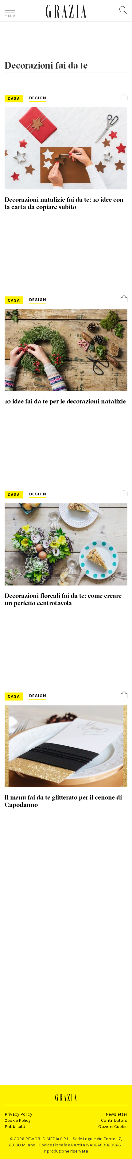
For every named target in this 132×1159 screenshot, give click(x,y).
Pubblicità (15, 1126)
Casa (14, 98)
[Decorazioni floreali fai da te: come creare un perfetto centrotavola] (66, 544)
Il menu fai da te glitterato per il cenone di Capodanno (63, 800)
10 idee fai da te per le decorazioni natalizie (65, 401)
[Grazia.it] (66, 11)
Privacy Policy (18, 1114)
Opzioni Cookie (112, 1126)
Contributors (114, 1120)
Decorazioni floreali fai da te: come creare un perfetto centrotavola (63, 599)
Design (37, 98)
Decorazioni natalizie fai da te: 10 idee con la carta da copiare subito (64, 203)
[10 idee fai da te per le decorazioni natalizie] (66, 350)
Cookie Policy (18, 1120)
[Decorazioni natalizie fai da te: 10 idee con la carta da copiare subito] (66, 148)
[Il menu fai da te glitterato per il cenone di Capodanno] (66, 746)
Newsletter (116, 1114)
